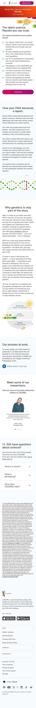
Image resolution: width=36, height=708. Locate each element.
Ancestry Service (7, 636)
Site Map (5, 674)
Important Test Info (8, 661)
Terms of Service (7, 665)
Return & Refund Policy (9, 643)
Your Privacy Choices (8, 671)
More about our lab (17, 366)
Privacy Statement (8, 668)
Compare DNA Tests (8, 639)
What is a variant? (13, 466)
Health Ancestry (8, 632)
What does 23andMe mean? (12, 485)
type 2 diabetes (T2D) (18, 231)
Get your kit (27, 3)
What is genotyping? (10, 475)
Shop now (18, 92)
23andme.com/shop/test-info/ (10, 576)
